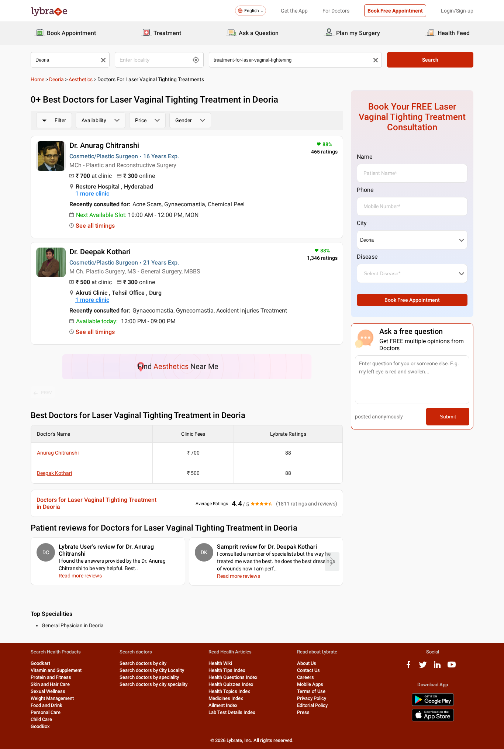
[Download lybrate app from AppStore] (432, 720)
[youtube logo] (451, 667)
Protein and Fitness (51, 677)
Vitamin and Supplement (56, 670)
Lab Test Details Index (231, 712)
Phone (365, 189)
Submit (448, 417)
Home (37, 79)
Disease (367, 256)
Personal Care (46, 712)
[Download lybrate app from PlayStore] (432, 704)
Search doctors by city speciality (153, 684)
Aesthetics (81, 79)
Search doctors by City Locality (152, 670)
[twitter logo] (422, 667)
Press (303, 712)
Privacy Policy (311, 698)
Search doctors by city (143, 663)
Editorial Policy (312, 705)
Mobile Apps (310, 684)
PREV (46, 392)
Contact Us (308, 670)
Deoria (56, 79)
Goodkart (40, 663)
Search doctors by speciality (149, 677)
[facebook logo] (408, 667)
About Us (306, 663)
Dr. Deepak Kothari (100, 251)
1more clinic (92, 193)
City (362, 223)
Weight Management (52, 698)
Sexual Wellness (48, 691)
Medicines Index (225, 698)
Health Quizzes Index (230, 684)
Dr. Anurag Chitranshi (104, 145)
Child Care (41, 719)
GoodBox (40, 726)
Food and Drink (46, 705)
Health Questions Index (233, 677)
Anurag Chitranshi (58, 453)
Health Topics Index (229, 691)
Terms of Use (311, 691)
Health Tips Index (226, 670)
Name (364, 156)
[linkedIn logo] (437, 667)
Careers (305, 677)
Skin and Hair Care (50, 684)
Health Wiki (220, 663)
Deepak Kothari (54, 473)
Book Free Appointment (395, 11)
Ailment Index (223, 705)
